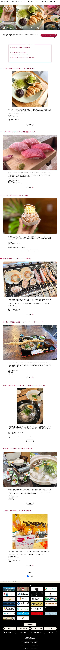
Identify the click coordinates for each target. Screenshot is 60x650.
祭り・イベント (38, 1)
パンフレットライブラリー (37, 628)
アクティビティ (33, 1)
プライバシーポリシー (23, 632)
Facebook (28, 576)
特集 (7, 581)
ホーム (4, 581)
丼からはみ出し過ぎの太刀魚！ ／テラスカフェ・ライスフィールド (23, 57)
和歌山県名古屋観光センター (36, 645)
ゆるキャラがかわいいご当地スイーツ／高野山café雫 (21, 47)
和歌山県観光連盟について (10, 632)
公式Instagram (34, 251)
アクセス (46, 1)
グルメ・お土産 (27, 1)
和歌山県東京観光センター (22, 645)
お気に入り (51, 1)
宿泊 (42, 1)
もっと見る (30, 124)
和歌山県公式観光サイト (4, 2)
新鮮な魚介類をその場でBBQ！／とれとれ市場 (20, 54)
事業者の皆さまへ (30, 624)
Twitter (32, 576)
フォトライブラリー (10, 628)
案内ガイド (51, 628)
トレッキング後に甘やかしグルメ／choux (19, 52)
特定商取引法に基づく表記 (37, 632)
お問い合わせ (50, 632)
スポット (22, 1)
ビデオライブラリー (23, 628)
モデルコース (17, 1)
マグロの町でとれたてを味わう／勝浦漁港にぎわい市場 (21, 49)
